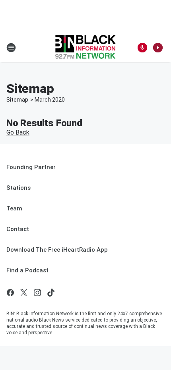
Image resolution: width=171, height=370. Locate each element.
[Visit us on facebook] (10, 292)
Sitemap (17, 99)
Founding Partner (31, 167)
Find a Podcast (27, 270)
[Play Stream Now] (158, 47)
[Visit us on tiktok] (51, 292)
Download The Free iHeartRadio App (57, 249)
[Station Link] (85, 47)
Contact (17, 229)
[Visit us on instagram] (37, 292)
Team (14, 208)
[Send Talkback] (142, 47)
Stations (18, 187)
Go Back (17, 132)
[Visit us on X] (24, 292)
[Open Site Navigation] (11, 47)
